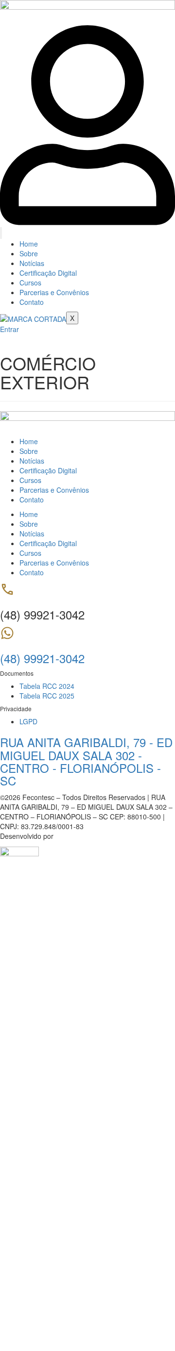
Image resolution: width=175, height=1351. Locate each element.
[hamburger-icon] (1, 233)
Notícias (31, 263)
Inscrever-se (59, 1317)
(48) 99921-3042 (42, 658)
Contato (31, 302)
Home (28, 244)
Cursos (30, 282)
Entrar (88, 1317)
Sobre (28, 253)
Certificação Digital (48, 273)
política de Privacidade (97, 1201)
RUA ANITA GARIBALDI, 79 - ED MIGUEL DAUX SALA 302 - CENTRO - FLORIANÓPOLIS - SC (86, 761)
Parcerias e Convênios (54, 292)
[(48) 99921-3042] (7, 637)
